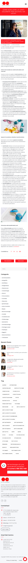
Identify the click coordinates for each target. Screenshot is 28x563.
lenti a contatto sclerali (8, 419)
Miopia (3, 309)
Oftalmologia (5, 319)
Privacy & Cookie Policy (12, 560)
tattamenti (5, 450)
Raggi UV (4, 332)
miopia (19, 431)
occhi (3, 435)
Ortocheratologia (6, 324)
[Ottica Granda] (6, 4)
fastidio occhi (6, 400)
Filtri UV (19, 40)
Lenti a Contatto (6, 306)
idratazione (5, 406)
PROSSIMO (21, 261)
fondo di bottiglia (6, 403)
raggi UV (4, 447)
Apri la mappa (5, 529)
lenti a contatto (21, 406)
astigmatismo (13, 385)
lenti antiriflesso (18, 422)
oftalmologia (17, 438)
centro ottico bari (19, 388)
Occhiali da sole (6, 316)
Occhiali (17, 41)
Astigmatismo (5, 285)
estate (17, 397)
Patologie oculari (6, 327)
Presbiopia (4, 329)
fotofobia (17, 403)
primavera (4, 444)
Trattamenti (9, 42)
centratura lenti (6, 388)
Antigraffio (4, 280)
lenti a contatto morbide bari (9, 416)
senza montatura (14, 447)
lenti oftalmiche (6, 428)
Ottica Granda (15, 44)
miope (13, 431)
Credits (20, 560)
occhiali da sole (20, 435)
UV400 (17, 453)
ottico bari (5, 441)
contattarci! (16, 246)
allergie (4, 385)
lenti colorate (5, 46)
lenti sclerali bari (18, 428)
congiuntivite (5, 394)
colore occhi (16, 391)
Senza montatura (6, 335)
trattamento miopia (7, 453)
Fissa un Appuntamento (17, 472)
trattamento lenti (9, 48)
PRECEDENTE (7, 261)
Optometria (5, 322)
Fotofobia (12, 41)
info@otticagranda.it (8, 525)
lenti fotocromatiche (15, 46)
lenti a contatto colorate (9, 413)
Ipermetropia (5, 303)
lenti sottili (5, 431)
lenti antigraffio (6, 422)
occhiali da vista (6, 438)
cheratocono (5, 391)
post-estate (14, 441)
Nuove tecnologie (6, 311)
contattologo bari (7, 397)
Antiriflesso (13, 40)
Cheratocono (5, 288)
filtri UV (15, 400)
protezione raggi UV (16, 444)
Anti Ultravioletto (6, 40)
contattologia (17, 394)
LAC (12, 406)
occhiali (11, 435)
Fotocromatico (5, 41)
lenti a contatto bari (7, 410)
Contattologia (5, 290)
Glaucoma (4, 301)
